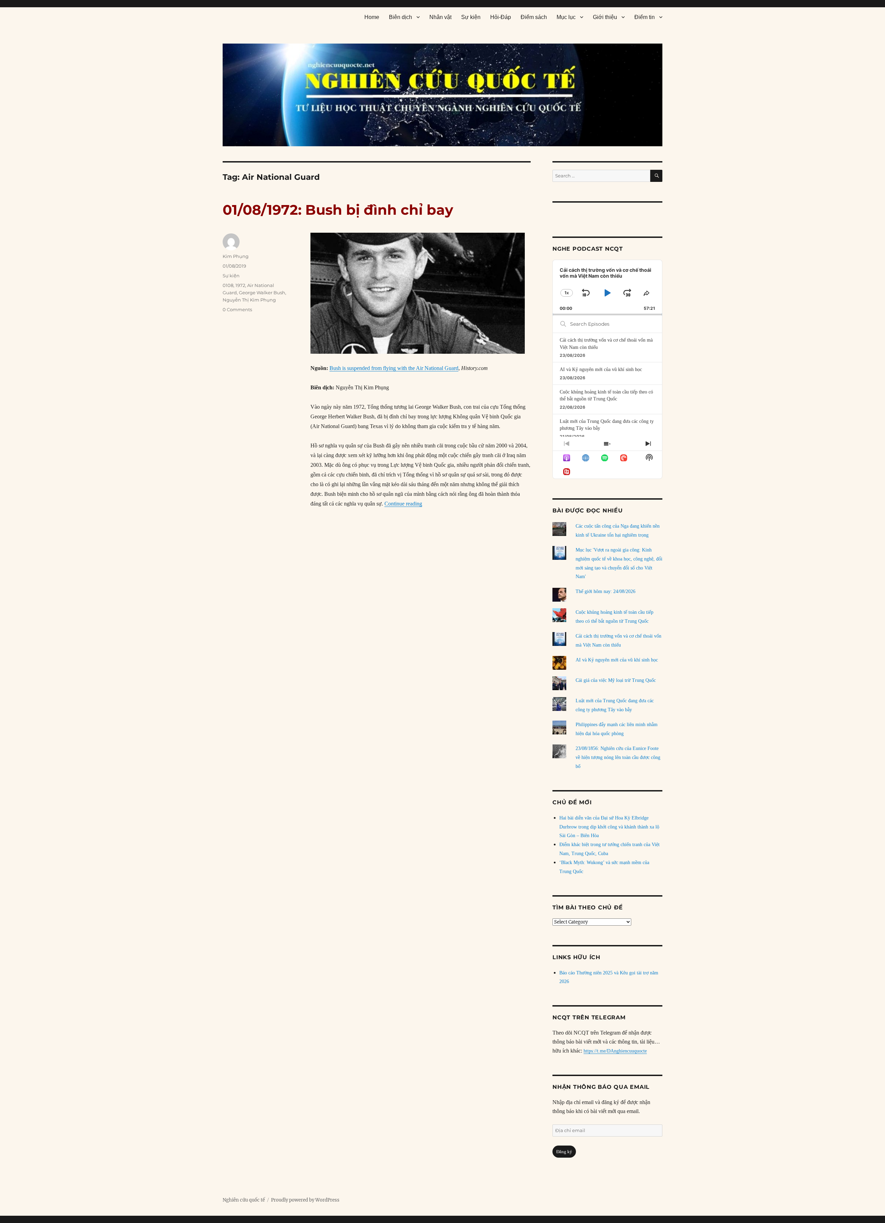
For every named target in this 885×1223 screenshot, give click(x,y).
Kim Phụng (236, 256)
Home (371, 17)
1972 (240, 285)
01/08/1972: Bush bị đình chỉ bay (338, 209)
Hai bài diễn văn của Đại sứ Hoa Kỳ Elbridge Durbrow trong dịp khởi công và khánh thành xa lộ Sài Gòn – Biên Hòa (609, 827)
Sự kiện (471, 17)
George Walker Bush (262, 292)
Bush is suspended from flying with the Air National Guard (393, 368)
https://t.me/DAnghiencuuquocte (615, 1051)
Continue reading (403, 504)
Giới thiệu (605, 17)
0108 (228, 285)
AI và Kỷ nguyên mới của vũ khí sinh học (601, 369)
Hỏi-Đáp (500, 17)
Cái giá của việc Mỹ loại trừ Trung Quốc (616, 680)
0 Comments (237, 309)
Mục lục (566, 17)
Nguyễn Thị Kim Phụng (249, 300)
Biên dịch (400, 17)
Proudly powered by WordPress (305, 1200)
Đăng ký (564, 1151)
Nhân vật (440, 17)
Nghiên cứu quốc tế (244, 1200)
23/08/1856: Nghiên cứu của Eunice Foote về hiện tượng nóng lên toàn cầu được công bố (618, 757)
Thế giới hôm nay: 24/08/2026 (605, 591)
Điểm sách (534, 17)
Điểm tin (644, 17)
